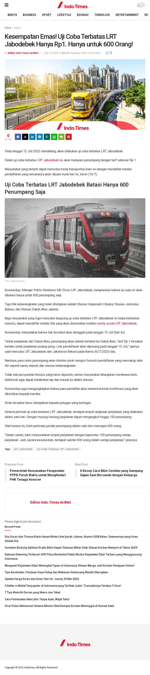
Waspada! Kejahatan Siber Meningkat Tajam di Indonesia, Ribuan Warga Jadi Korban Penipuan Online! (69, 565)
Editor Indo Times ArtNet (23, 52)
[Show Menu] (6, 5)
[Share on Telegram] (40, 137)
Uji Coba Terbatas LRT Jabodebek (58, 449)
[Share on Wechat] (61, 137)
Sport (46, 14)
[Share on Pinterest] (68, 137)
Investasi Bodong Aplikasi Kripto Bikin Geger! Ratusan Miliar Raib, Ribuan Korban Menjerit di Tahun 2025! (71, 547)
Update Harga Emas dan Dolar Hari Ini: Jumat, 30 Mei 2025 (42, 578)
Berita (12, 14)
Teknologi (102, 14)
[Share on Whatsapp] (47, 137)
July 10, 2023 (51, 52)
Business (29, 14)
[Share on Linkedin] (32, 137)
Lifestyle (64, 14)
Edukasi (82, 14)
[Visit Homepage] (72, 5)
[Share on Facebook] (18, 137)
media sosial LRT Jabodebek (117, 323)
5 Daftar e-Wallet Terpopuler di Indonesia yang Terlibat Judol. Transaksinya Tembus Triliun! (63, 585)
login (17, 521)
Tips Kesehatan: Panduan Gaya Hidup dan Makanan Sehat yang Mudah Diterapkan (56, 572)
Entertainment (127, 14)
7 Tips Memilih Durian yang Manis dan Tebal (32, 592)
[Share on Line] (54, 137)
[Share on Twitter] (25, 137)
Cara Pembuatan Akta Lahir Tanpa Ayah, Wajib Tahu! (37, 599)
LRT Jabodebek (48, 160)
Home (8, 27)
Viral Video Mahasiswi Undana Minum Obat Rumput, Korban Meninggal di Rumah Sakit (59, 605)
